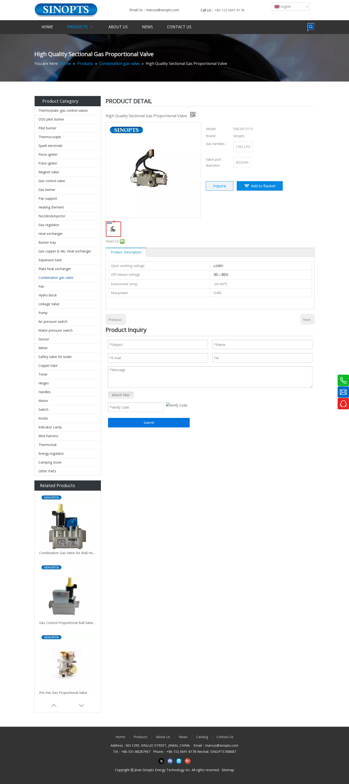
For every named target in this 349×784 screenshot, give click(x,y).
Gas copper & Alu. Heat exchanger (64, 251)
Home (120, 737)
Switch (43, 409)
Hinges (43, 383)
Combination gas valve (55, 277)
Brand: (211, 136)
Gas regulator (48, 225)
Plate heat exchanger (54, 268)
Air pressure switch (52, 321)
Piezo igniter (47, 154)
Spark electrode (50, 145)
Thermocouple (49, 137)
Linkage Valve (48, 304)
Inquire (219, 186)
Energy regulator (51, 453)
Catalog (202, 737)
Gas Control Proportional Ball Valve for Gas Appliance (67, 622)
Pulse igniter (47, 163)
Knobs (43, 418)
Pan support (47, 198)
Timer (42, 374)
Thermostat (47, 444)
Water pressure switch (55, 330)
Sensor (43, 339)
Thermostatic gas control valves (63, 110)
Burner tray (47, 242)
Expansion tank (50, 260)
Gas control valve (51, 181)
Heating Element (51, 207)
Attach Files (121, 395)
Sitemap (228, 770)
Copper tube (47, 365)
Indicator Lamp (50, 427)
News (183, 737)
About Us (163, 737)
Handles (44, 392)
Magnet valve (48, 172)
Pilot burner (47, 128)
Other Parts (47, 471)
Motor (43, 400)
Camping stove (49, 462)
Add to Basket (263, 186)
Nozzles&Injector (51, 216)
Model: (211, 128)
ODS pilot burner (51, 119)
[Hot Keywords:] (311, 26)
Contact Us (225, 737)
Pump (42, 312)
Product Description (126, 252)
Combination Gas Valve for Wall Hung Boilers (67, 553)
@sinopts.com (227, 745)
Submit (149, 422)
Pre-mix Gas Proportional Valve (63, 692)
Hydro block (47, 295)
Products (140, 737)
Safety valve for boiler (55, 356)
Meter (43, 348)
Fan (41, 286)
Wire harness (48, 436)
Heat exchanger (50, 233)
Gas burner (46, 189)
